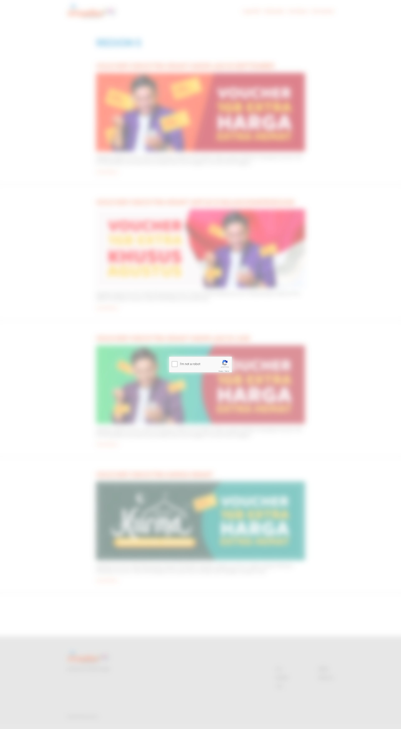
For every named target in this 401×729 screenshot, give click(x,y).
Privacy (221, 371)
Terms (227, 371)
